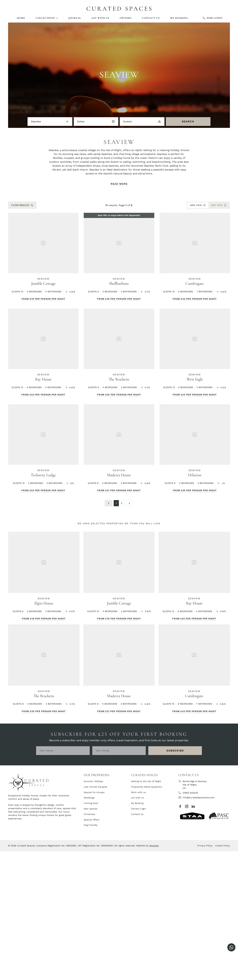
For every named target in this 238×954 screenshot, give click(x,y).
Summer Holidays (93, 781)
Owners (125, 18)
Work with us (138, 792)
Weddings (89, 797)
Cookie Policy (222, 845)
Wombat (154, 845)
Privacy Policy (205, 845)
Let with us (100, 18)
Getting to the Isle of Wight (146, 781)
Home (21, 18)
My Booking (179, 18)
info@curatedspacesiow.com (199, 797)
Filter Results (20, 205)
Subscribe (175, 750)
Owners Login (138, 808)
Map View (216, 205)
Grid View (196, 205)
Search (188, 121)
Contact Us (151, 18)
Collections (45, 18)
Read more (119, 183)
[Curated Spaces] (119, 7)
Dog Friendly (90, 825)
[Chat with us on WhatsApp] (231, 947)
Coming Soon (91, 803)
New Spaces (90, 808)
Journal (74, 18)
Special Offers (91, 819)
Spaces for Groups (94, 792)
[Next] (129, 503)
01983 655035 (190, 792)
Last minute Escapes (95, 786)
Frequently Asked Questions (146, 786)
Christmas (89, 814)
